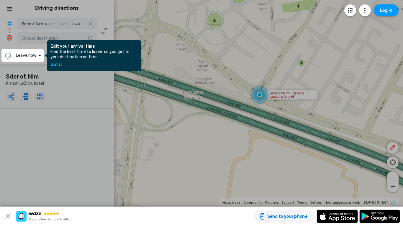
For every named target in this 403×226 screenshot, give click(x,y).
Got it (56, 64)
